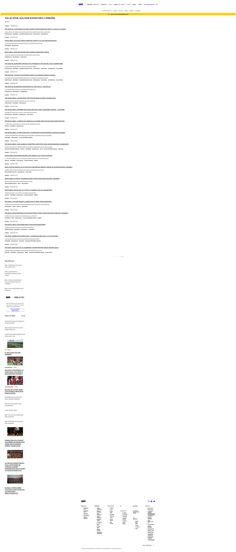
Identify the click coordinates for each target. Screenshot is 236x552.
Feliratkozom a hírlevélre (15, 309)
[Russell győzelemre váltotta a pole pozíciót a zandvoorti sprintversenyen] (15, 483)
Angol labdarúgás (8, 367)
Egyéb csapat (123, 523)
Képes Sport (121, 10)
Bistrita (14, 206)
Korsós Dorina (23, 56)
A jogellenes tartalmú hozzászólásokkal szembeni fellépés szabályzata (151, 513)
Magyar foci (83, 505)
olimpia (26, 252)
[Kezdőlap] (81, 4)
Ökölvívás (112, 515)
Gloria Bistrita (25, 206)
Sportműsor (115, 10)
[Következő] (120, 256)
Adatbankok (89, 4)
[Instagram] (148, 501)
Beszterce (19, 206)
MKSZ (19, 183)
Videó (136, 528)
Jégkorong (124, 516)
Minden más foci (98, 530)
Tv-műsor (137, 526)
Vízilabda (124, 520)
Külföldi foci (97, 505)
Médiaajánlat (150, 509)
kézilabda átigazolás (9, 229)
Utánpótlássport (137, 10)
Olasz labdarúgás (99, 514)
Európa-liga (99, 522)
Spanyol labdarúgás (9, 386)
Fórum (136, 525)
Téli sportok (111, 523)
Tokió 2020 (7, 252)
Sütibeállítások (151, 539)
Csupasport (126, 10)
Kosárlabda (124, 514)
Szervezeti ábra (151, 524)
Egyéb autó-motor (136, 522)
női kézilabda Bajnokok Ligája (25, 33)
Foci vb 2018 (98, 524)
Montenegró (21, 240)
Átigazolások (86, 515)
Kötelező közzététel (150, 518)
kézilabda (36, 160)
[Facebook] (151, 501)
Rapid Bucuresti (8, 33)
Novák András (28, 171)
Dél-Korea (7, 125)
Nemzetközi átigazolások (99, 533)
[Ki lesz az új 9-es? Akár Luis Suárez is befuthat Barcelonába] (15, 384)
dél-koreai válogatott (28, 160)
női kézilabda (15, 33)
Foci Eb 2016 (98, 527)
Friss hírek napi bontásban (107, 10)
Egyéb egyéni (111, 520)
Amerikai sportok (124, 519)
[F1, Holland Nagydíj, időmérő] (15, 347)
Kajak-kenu (111, 512)
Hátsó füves (132, 10)
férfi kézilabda (8, 45)
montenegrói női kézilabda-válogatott (33, 240)
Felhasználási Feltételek (150, 537)
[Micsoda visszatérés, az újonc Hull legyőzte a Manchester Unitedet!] (15, 365)
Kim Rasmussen (36, 33)
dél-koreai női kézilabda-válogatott (12, 148)
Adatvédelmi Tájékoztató (150, 534)
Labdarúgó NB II (86, 511)
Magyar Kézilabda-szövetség (11, 171)
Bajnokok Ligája (99, 520)
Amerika (116, 4)
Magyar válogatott (86, 518)
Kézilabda (7, 25)
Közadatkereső (151, 528)
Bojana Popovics (48, 252)
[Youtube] (154, 501)
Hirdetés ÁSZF (151, 530)
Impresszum (150, 508)
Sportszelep (135, 505)
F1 (119, 4)
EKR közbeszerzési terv (150, 521)
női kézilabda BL (44, 33)
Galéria (134, 4)
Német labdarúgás (99, 517)
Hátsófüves (86, 513)
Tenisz (111, 517)
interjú (41, 148)
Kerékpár (112, 514)
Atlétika (111, 508)
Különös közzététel (150, 527)
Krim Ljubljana (59, 68)
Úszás (111, 509)
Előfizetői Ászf (151, 532)
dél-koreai (7, 160)
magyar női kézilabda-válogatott (26, 137)
